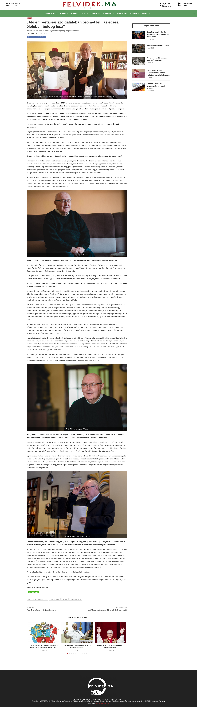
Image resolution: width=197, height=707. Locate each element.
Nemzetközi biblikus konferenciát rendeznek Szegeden (156, 86)
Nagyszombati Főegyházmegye (37, 599)
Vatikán (65, 599)
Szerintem (107, 14)
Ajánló (145, 14)
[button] (30, 639)
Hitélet (74, 14)
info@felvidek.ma (102, 703)
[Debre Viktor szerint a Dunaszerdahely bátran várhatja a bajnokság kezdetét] (138, 73)
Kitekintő (95, 14)
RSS (120, 699)
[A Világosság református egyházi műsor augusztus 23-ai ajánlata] (43, 632)
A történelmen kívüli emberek (158, 45)
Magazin (133, 14)
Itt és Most (50, 14)
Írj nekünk (77, 699)
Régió (84, 14)
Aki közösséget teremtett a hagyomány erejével (157, 59)
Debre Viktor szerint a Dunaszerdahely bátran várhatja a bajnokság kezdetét (158, 73)
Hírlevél (105, 699)
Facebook (113, 699)
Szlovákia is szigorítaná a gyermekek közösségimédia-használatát (158, 34)
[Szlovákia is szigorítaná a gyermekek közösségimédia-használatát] (138, 35)
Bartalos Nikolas (32, 33)
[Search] (194, 13)
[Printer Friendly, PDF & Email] (33, 592)
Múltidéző (121, 14)
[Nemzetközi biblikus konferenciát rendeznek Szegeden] (138, 87)
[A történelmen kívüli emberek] (138, 48)
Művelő (63, 14)
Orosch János (55, 599)
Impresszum (87, 699)
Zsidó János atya (76, 599)
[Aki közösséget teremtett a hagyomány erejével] (138, 61)
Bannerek (96, 699)
